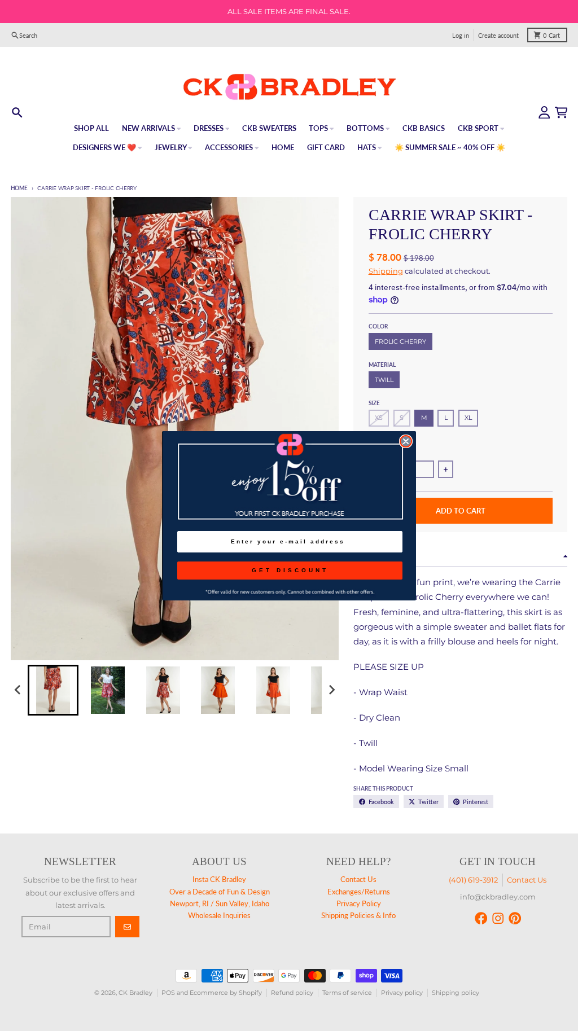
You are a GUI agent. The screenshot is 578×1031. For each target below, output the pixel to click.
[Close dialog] (405, 441)
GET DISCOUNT (290, 570)
